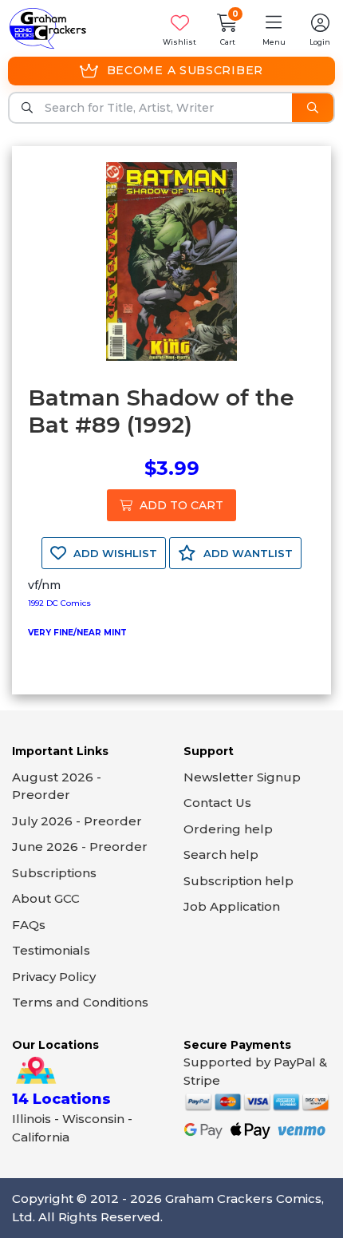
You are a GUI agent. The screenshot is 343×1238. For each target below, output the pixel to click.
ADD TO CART (179, 505)
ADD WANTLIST (246, 553)
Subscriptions (54, 872)
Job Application (231, 906)
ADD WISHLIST (113, 553)
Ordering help (228, 829)
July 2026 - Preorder (77, 821)
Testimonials (51, 950)
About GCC (46, 898)
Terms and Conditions (80, 1002)
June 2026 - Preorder (80, 846)
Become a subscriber (185, 70)
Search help (220, 854)
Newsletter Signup (242, 777)
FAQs (28, 924)
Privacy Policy (54, 976)
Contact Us (217, 802)
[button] (273, 28)
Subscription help (238, 880)
